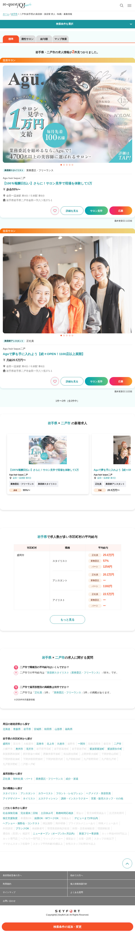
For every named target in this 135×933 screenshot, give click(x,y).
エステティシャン (48, 798)
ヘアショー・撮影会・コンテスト (21, 823)
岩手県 (27, 729)
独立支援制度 (10, 818)
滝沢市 (29, 748)
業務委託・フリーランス (67, 692)
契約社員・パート (23, 778)
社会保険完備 (10, 813)
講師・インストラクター (74, 798)
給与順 (44, 39)
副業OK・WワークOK (46, 818)
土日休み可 (47, 813)
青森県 (17, 729)
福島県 (68, 729)
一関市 (81, 743)
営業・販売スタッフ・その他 (107, 798)
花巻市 (40, 743)
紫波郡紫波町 (97, 748)
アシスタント (28, 793)
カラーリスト (45, 793)
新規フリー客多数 (89, 833)
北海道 (6, 729)
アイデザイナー (11, 798)
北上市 (50, 743)
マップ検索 (60, 39)
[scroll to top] (127, 863)
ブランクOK (22, 828)
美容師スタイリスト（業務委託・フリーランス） (74, 672)
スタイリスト (10, 793)
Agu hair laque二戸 (14, 178)
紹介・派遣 (72, 778)
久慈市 (61, 743)
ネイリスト (29, 798)
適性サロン (27, 39)
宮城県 (37, 729)
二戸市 (117, 743)
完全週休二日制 (29, 813)
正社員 (38, 692)
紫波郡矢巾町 (114, 748)
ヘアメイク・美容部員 (98, 793)
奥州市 (19, 748)
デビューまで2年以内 (86, 818)
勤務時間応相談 (64, 813)
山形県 (58, 729)
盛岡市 (6, 743)
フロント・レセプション (69, 793)
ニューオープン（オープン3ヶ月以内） (54, 833)
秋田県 (48, 729)
